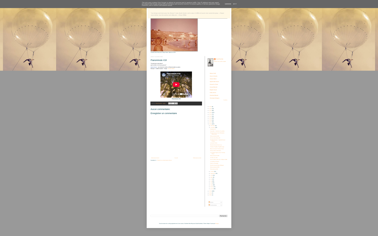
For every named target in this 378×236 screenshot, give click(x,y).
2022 (210, 112)
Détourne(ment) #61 (214, 136)
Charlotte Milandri (214, 95)
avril (211, 182)
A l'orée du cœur (214, 157)
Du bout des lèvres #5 (215, 137)
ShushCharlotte (219, 59)
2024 (210, 108)
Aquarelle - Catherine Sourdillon (217, 131)
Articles (211, 202)
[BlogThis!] (171, 103)
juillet (211, 177)
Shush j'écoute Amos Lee (216, 144)
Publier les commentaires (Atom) (164, 160)
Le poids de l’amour (214, 161)
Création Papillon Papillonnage (217, 146)
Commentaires (213, 205)
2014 (210, 193)
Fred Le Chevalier (214, 163)
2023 (210, 110)
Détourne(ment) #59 (214, 167)
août (211, 175)
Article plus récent (155, 157)
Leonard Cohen (213, 142)
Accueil (176, 157)
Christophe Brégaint (214, 98)
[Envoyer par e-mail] (169, 103)
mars (211, 184)
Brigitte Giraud (213, 89)
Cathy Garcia (213, 92)
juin (211, 179)
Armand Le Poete (214, 84)
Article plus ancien (197, 157)
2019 (210, 118)
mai (211, 181)
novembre (212, 127)
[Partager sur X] (173, 103)
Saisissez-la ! (213, 129)
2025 (210, 106)
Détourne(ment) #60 (214, 155)
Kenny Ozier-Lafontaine (215, 150)
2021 (210, 114)
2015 (210, 191)
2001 (210, 194)
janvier (212, 188)
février (212, 186)
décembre (212, 125)
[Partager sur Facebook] (175, 103)
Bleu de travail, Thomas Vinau (217, 148)
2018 (210, 120)
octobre (212, 171)
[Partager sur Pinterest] (177, 103)
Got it (235, 4)
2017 (210, 121)
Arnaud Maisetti (213, 87)
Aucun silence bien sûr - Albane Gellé (218, 159)
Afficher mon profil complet (220, 61)
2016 (210, 123)
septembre (213, 173)
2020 (210, 116)
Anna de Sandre (213, 76)
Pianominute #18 (214, 169)
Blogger (217, 223)
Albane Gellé (213, 73)
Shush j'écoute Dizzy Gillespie (217, 165)
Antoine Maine (171, 68)
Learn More (228, 4)
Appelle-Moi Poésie (214, 81)
